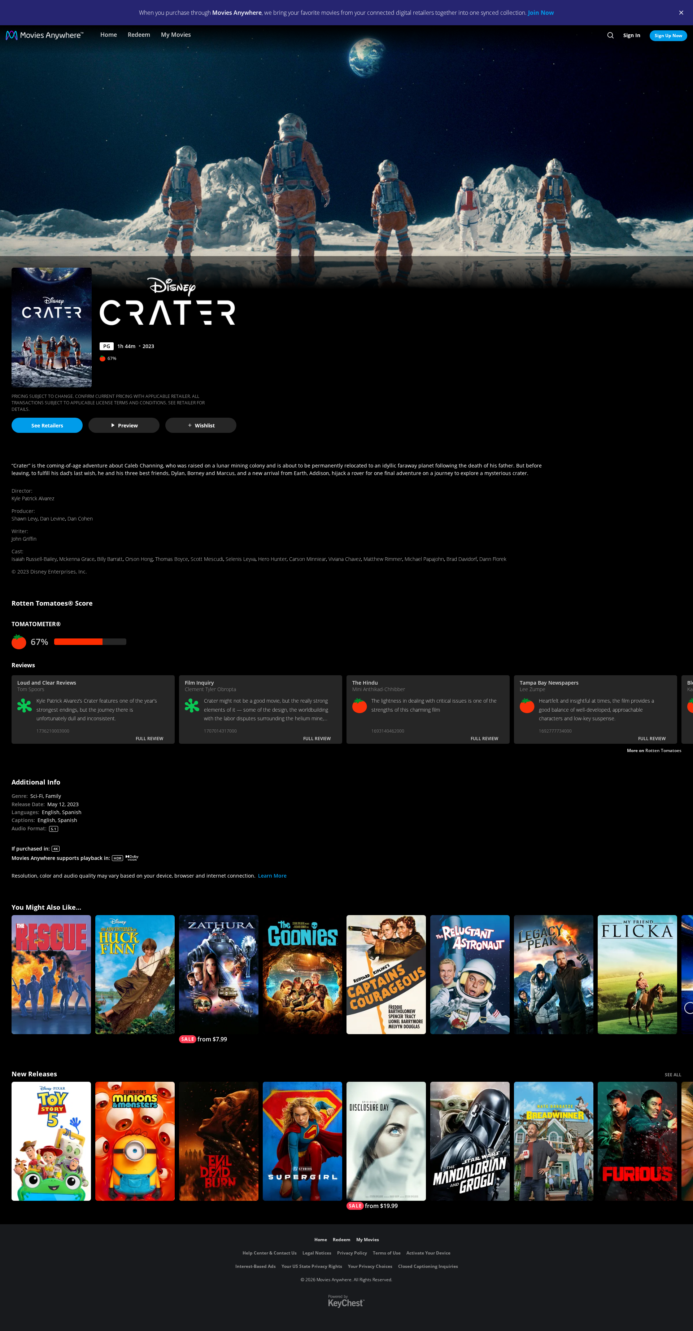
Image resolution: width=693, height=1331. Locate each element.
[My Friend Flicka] (637, 974)
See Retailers (47, 425)
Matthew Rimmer (382, 558)
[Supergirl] (302, 1141)
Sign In (631, 35)
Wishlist (205, 425)
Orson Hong (139, 558)
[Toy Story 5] (51, 1141)
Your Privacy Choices (370, 1266)
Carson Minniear (307, 558)
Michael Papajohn (424, 558)
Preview (128, 425)
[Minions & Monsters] (135, 1141)
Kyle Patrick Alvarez (33, 498)
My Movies (176, 35)
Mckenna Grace (77, 558)
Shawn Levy (25, 518)
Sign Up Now (668, 35)
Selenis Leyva (241, 558)
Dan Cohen (80, 518)
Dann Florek (492, 558)
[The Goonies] (302, 974)
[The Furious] (637, 1141)
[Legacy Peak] (553, 974)
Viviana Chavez (344, 558)
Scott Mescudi (207, 558)
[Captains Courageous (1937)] (386, 974)
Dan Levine (52, 518)
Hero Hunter (272, 558)
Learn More (272, 875)
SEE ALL (673, 1075)
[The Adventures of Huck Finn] (135, 974)
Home (108, 35)
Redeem (139, 35)
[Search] (610, 35)
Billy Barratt (110, 558)
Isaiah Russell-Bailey (34, 558)
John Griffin (24, 538)
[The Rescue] (51, 974)
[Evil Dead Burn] (218, 1141)
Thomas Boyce (171, 558)
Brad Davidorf (461, 558)
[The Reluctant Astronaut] (470, 974)
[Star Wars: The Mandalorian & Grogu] (470, 1141)
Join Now (541, 13)
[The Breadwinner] (553, 1141)
